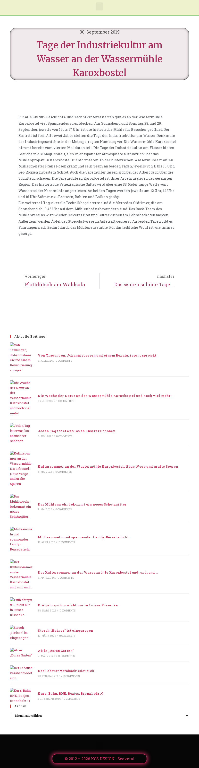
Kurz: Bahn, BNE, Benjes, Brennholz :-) (70, 693)
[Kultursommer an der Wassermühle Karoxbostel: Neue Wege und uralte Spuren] (21, 468)
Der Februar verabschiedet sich (66, 671)
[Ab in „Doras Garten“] (21, 653)
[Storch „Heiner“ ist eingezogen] (21, 632)
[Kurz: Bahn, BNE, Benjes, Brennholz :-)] (21, 695)
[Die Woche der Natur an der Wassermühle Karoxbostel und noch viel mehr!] (21, 398)
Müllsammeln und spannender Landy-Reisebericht (83, 537)
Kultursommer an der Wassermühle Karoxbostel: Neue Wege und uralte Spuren (108, 466)
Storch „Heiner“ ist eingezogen (65, 630)
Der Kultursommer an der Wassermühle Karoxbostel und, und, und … (98, 572)
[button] (99, 6)
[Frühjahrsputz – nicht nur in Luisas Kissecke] (21, 607)
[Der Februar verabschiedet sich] (21, 673)
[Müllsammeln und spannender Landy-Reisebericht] (21, 539)
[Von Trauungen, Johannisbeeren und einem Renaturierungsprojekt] (21, 357)
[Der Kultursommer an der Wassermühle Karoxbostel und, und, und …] (21, 574)
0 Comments (64, 360)
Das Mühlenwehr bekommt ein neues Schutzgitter (82, 504)
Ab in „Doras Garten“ (56, 650)
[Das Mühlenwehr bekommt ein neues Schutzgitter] (21, 506)
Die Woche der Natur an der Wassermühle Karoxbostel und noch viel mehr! (104, 395)
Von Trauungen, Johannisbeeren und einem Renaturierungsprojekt (97, 355)
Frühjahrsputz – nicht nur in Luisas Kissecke (78, 605)
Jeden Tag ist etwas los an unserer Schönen (76, 431)
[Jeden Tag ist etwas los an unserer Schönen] (21, 433)
